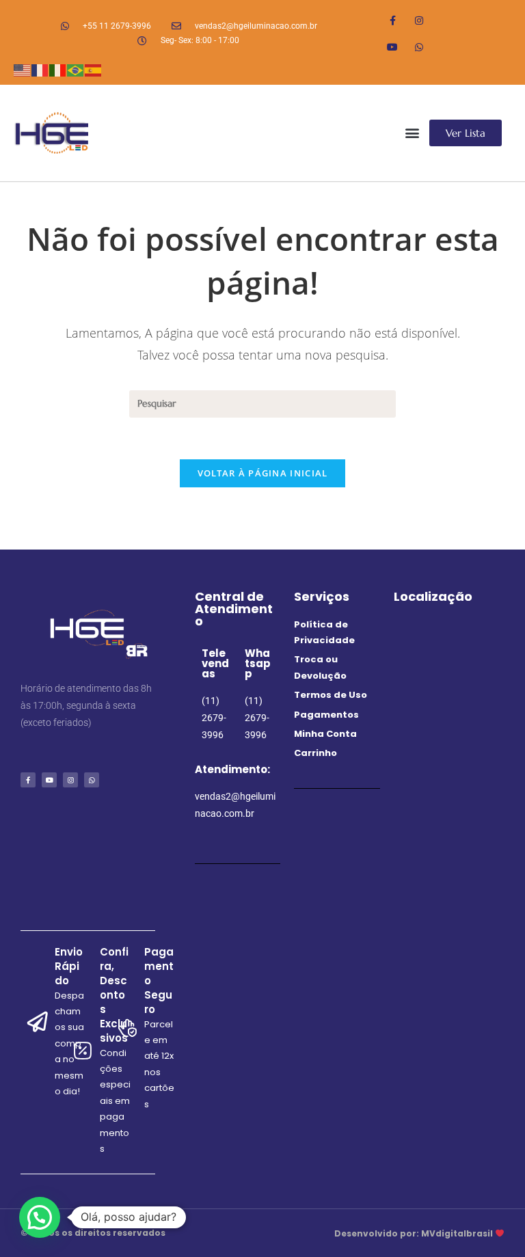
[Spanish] (94, 68)
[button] (412, 133)
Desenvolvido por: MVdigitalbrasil (414, 1233)
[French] (40, 68)
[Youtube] (392, 46)
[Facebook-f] (392, 20)
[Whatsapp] (419, 46)
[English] (22, 68)
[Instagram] (419, 20)
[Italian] (58, 68)
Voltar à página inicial (263, 473)
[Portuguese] (76, 68)
